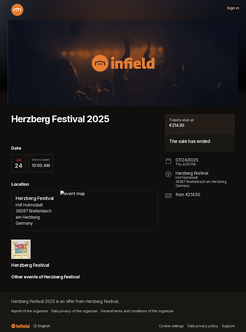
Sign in (233, 8)
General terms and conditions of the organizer (137, 311)
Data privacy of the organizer (74, 311)
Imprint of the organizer (29, 311)
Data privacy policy (203, 326)
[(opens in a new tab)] (109, 194)
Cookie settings (171, 326)
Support (228, 326)
